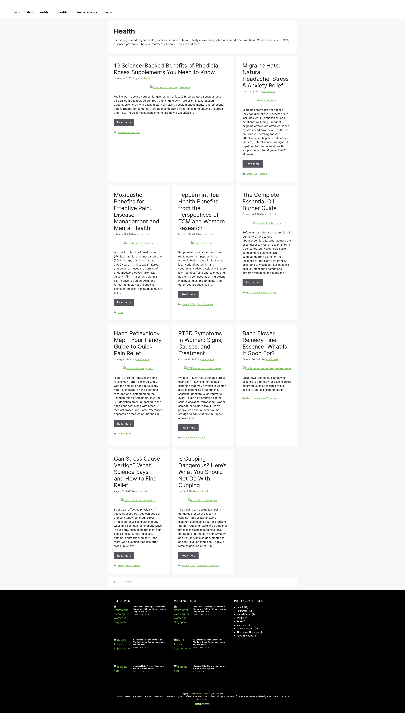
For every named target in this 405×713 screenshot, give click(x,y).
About (16, 12)
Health (43, 12)
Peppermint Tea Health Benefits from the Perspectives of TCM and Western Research (201, 211)
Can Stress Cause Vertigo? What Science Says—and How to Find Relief (137, 471)
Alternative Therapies (129, 132)
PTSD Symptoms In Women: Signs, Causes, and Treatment (200, 343)
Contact (109, 12)
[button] (382, 12)
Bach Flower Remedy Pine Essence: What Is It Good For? (265, 343)
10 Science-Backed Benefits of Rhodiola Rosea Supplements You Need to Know (166, 68)
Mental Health (197, 437)
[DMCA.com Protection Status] (202, 704)
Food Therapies (205, 304)
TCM (120, 312)
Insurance (242, 625)
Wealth (62, 12)
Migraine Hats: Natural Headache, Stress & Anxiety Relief (266, 75)
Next (130, 581)
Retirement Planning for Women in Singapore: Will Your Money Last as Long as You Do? (149, 609)
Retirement (242, 610)
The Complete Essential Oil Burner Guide (261, 201)
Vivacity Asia (201, 693)
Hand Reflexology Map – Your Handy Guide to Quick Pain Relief (138, 343)
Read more (124, 122)
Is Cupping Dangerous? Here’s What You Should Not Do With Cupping (202, 471)
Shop (30, 12)
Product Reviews (87, 12)
